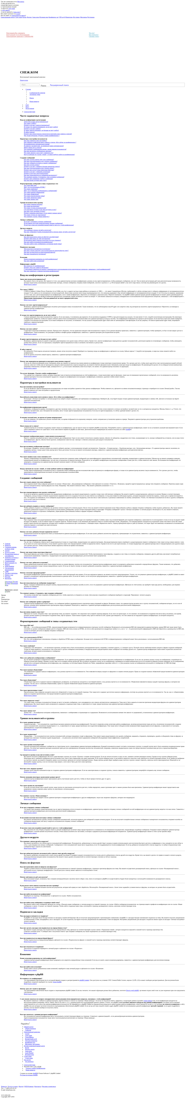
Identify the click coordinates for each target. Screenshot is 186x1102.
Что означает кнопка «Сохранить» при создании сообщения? (44, 177)
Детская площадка (31, 1041)
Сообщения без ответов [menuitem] (37, 93)
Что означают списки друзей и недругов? (37, 230)
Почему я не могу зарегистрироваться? (37, 125)
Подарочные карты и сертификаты (12, 555)
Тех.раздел (27, 1060)
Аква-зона (28, 1051)
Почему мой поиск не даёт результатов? (37, 238)
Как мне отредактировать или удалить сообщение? (41, 161)
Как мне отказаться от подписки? (35, 254)
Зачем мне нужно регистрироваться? (36, 121)
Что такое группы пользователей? (35, 208)
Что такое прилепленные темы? (34, 196)
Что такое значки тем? (31, 199)
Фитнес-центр (29, 1049)
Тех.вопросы (29, 1061)
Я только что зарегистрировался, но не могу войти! (41, 127)
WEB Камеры (9, 566)
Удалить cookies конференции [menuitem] (35, 1068)
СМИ (7, 571)
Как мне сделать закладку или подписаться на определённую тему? (46, 250)
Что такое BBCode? (30, 185)
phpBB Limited (84, 980)
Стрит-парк (28, 1056)
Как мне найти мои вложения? (34, 261)
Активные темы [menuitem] (35, 94)
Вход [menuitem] (27, 107)
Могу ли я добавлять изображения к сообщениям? (40, 190)
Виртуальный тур (11, 563)
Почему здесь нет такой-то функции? (36, 267)
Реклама (7, 577)
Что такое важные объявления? (34, 192)
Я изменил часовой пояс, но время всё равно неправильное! (44, 146)
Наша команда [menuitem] (34, 101)
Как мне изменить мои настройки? (35, 140)
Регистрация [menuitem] (30, 108)
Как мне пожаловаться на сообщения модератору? (40, 175)
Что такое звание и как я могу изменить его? (38, 153)
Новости (8, 545)
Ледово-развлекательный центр (34, 1046)
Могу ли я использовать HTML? (34, 187)
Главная (7, 543)
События (28, 1030)
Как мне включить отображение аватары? (38, 151)
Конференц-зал (30, 1042)
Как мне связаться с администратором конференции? (41, 271)
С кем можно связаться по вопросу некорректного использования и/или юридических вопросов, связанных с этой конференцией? (67, 269)
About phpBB (57, 982)
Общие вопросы (30, 1028)
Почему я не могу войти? (32, 128)
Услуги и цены (10, 552)
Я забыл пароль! (29, 132)
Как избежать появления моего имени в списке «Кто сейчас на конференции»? (50, 142)
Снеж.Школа (29, 1037)
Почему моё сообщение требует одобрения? (38, 178)
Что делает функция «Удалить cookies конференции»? (41, 135)
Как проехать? (93, 35)
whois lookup (148, 1001)
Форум (7, 564)
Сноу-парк (28, 1035)
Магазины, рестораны (32, 1044)
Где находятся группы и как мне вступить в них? (40, 209)
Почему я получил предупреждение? (36, 173)
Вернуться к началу (30, 284)
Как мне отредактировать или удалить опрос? (39, 168)
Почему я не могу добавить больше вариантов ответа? (42, 166)
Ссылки (28, 89)
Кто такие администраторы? (33, 204)
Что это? (92, 33)
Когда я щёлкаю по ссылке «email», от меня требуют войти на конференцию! (49, 154)
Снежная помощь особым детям (10, 548)
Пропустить (24, 80)
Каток (27, 1047)
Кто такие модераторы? (31, 206)
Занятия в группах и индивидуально (11, 558)
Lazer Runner (29, 1053)
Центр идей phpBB (132, 990)
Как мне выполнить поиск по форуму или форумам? (41, 237)
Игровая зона (29, 1054)
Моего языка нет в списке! (33, 147)
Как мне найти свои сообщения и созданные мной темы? (43, 244)
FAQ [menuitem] (27, 105)
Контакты (8, 578)
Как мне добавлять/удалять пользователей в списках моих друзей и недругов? (50, 232)
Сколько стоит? (94, 36)
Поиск (43, 85)
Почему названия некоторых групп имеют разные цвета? (43, 213)
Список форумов (29, 1065)
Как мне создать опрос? (32, 165)
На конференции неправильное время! (37, 144)
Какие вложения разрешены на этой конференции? (41, 259)
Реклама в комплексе (49, 1086)
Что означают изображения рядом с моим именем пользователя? (45, 149)
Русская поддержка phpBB (29, 1075)
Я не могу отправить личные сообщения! (37, 221)
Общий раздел (28, 1027)
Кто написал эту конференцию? (34, 266)
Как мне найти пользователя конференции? (38, 242)
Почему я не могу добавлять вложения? (37, 172)
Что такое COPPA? (30, 123)
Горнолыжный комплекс (32, 1032)
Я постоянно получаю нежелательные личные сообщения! (43, 223)
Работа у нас (9, 575)
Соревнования (10, 561)
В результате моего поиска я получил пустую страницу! (42, 240)
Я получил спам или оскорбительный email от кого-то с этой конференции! (49, 225)
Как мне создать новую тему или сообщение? (39, 159)
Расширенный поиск (59, 85)
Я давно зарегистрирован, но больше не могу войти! (41, 130)
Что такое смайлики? (31, 189)
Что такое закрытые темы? (32, 197)
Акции (7, 550)
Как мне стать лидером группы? (34, 211)
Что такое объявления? (31, 194)
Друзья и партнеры (11, 573)
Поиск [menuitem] (32, 98)
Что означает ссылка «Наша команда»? (37, 216)
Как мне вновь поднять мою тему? (35, 180)
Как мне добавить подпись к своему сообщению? (40, 163)
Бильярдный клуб (31, 1039)
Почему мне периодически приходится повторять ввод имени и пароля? (48, 134)
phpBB (128, 429)
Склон (27, 1034)
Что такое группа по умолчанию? (35, 215)
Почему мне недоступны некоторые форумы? (39, 170)
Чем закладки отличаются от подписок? (37, 249)
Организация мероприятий (9, 569)
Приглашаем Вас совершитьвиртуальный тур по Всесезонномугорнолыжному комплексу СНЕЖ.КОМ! (19, 34)
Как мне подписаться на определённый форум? (39, 252)
